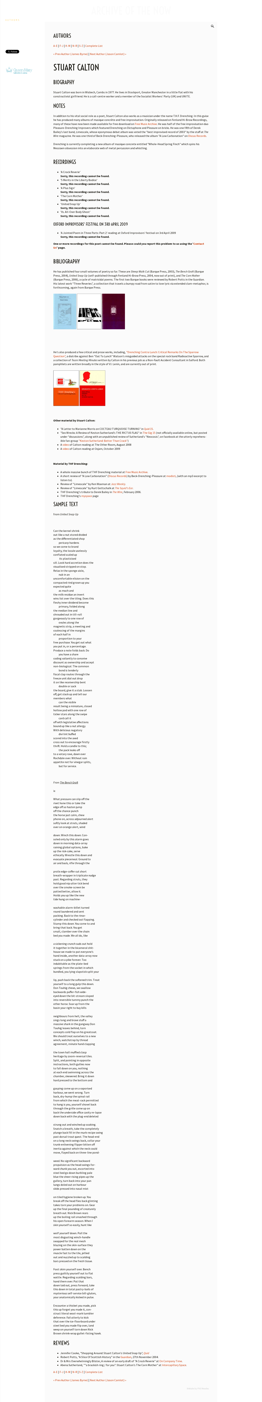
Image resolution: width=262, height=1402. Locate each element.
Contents (12, 60)
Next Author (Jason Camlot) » (108, 54)
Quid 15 (148, 429)
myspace (86, 496)
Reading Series (18, 28)
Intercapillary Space (174, 1365)
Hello (10, 11)
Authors (12, 20)
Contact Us (15, 42)
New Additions (17, 24)
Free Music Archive (146, 124)
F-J (61, 46)
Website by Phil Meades (198, 1388)
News (9, 6)
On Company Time (170, 1361)
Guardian (125, 1357)
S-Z (81, 46)
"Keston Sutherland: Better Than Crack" (103, 440)
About (10, 15)
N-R (74, 46)
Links (9, 33)
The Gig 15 (149, 432)
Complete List (94, 46)
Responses (14, 37)
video (66, 444)
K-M (67, 46)
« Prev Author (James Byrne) (70, 54)
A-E (55, 46)
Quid (146, 1353)
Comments (13, 64)
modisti (171, 476)
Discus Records (197, 136)
